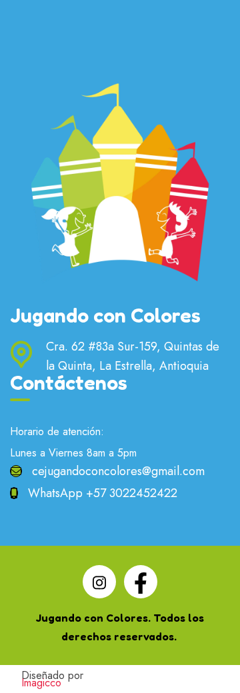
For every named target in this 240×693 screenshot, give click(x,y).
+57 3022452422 (131, 493)
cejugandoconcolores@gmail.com (118, 471)
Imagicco (41, 682)
